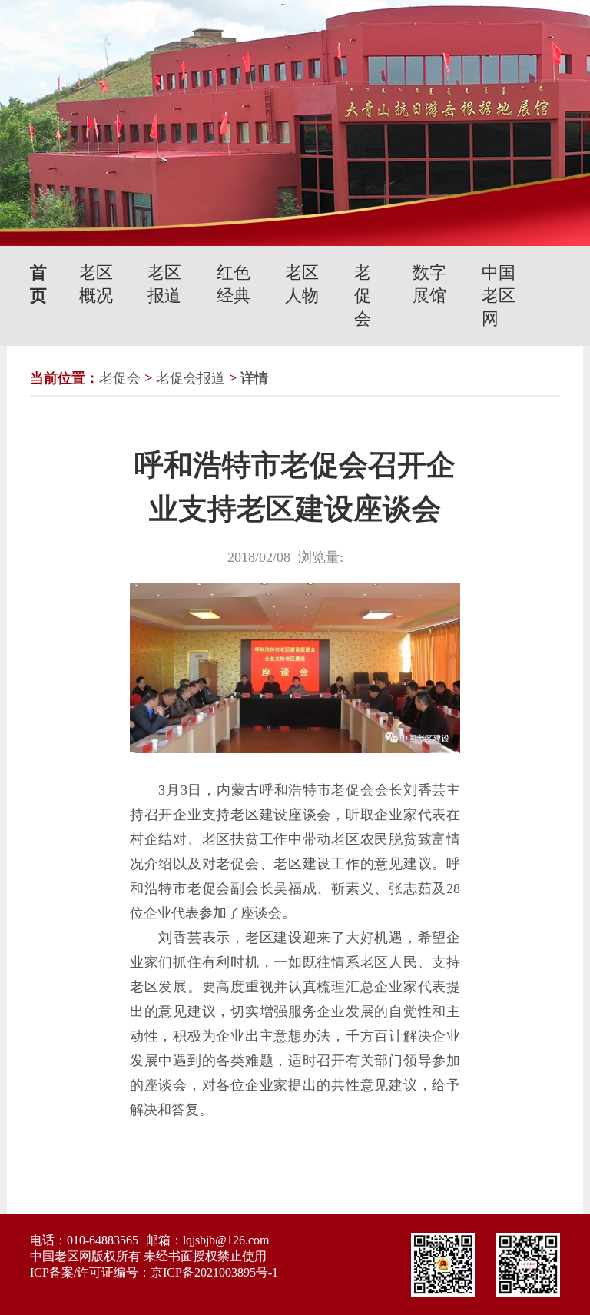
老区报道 (164, 284)
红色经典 (233, 284)
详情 (254, 378)
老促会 (362, 295)
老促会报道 (190, 378)
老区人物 (302, 284)
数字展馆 (429, 284)
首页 (38, 284)
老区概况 (96, 284)
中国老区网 (498, 295)
